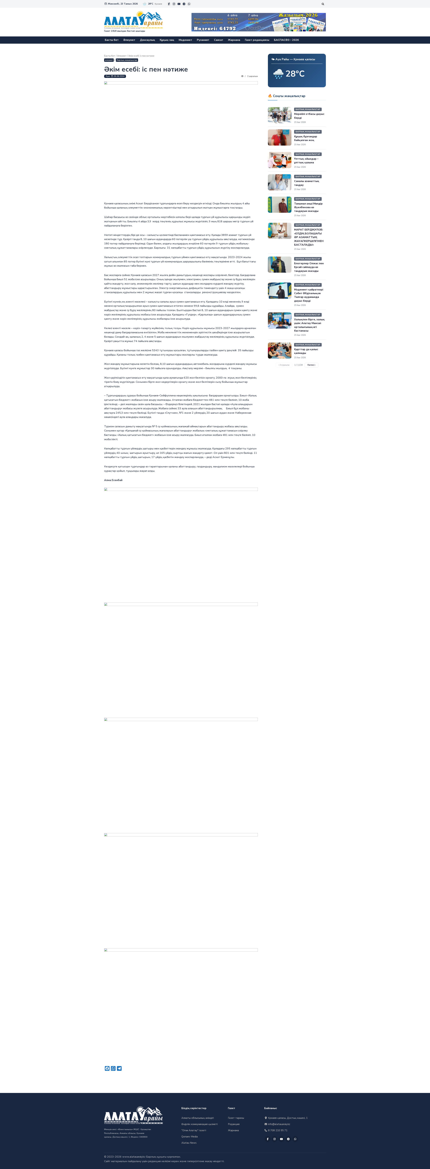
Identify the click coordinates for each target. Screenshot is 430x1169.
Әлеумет (129, 40)
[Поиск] (323, 4)
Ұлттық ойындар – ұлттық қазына (306, 160)
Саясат (218, 40)
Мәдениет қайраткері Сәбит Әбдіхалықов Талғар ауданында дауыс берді (308, 295)
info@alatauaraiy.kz (278, 1124)
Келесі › (312, 364)
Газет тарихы (236, 1118)
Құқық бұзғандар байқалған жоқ (305, 138)
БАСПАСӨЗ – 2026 (286, 40)
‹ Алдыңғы (283, 364)
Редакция (234, 1124)
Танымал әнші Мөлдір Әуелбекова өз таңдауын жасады (308, 207)
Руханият (203, 40)
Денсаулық (147, 40)
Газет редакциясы (257, 40)
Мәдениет (185, 40)
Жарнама (234, 40)
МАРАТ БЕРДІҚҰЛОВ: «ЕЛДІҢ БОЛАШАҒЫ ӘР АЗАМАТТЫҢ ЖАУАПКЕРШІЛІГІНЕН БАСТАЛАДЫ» (309, 237)
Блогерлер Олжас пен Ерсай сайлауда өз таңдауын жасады (309, 267)
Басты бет (112, 40)
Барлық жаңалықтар (127, 60)
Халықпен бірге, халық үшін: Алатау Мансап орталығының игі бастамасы (309, 325)
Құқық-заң (167, 40)
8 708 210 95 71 (277, 1130)
